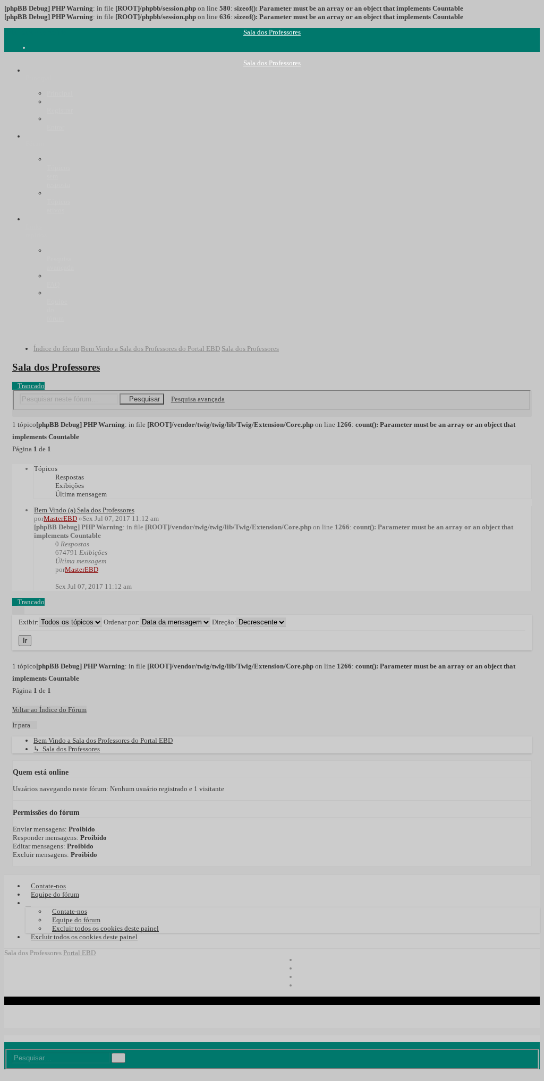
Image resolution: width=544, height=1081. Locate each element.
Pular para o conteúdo (35, 32)
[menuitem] (33, 48)
